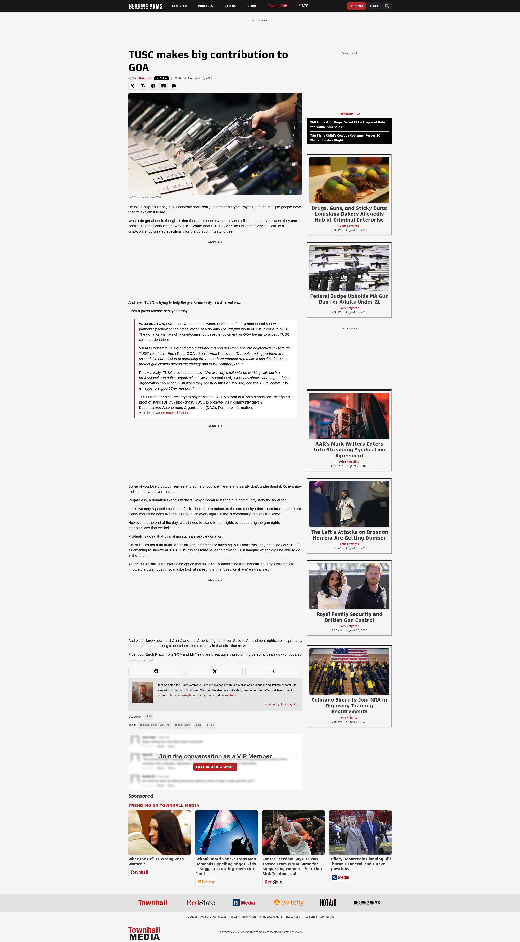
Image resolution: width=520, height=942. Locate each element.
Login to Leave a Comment (215, 767)
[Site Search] (387, 6)
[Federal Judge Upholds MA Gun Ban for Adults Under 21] (349, 268)
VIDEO (210, 725)
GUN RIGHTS (182, 725)
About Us (191, 916)
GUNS (198, 725)
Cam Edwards (349, 226)
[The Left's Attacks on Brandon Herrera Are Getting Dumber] (349, 504)
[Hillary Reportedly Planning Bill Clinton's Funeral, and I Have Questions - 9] (360, 832)
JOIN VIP (356, 6)
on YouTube (228, 695)
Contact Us (219, 916)
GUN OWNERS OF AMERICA (154, 725)
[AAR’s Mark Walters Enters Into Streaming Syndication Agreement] (349, 415)
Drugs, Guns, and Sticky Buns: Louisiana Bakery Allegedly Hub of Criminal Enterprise (349, 213)
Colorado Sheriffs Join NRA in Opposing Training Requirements (349, 705)
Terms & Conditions (270, 916)
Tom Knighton (142, 78)
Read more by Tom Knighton (279, 704)
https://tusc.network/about (168, 413)
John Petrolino (349, 461)
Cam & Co (179, 6)
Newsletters (249, 916)
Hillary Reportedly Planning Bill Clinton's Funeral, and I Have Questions (360, 864)
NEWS (149, 716)
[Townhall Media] (144, 933)
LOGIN (374, 6)
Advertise (205, 916)
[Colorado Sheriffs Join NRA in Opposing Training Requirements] (349, 671)
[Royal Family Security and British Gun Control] (349, 586)
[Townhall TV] (277, 6)
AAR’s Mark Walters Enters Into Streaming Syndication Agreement (349, 449)
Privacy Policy (293, 916)
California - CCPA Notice (320, 916)
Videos (230, 6)
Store (252, 6)
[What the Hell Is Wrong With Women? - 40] (159, 832)
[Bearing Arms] (145, 6)
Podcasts (205, 6)
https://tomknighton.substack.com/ (192, 695)
